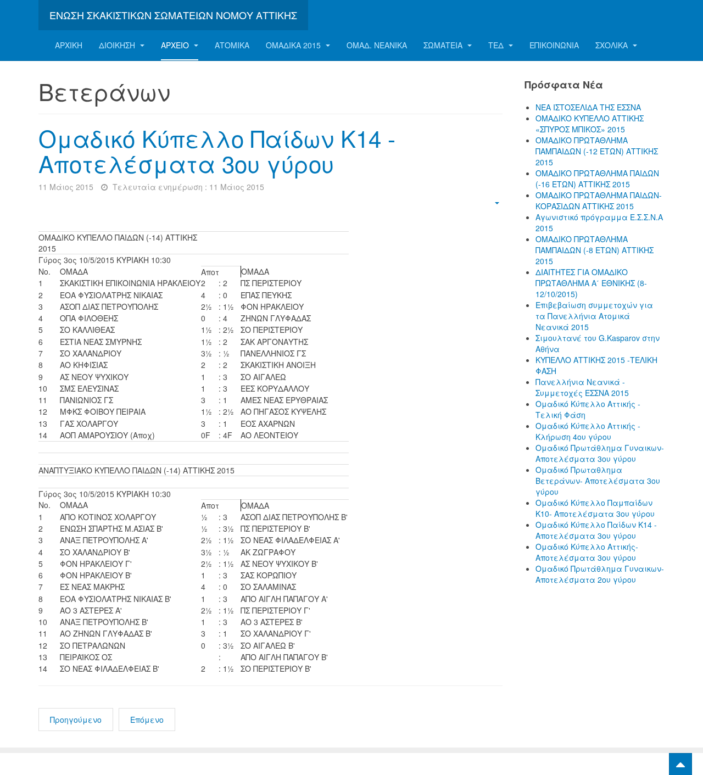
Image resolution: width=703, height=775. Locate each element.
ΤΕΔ (497, 45)
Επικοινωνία (554, 45)
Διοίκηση (118, 45)
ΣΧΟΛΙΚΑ (612, 45)
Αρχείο (176, 45)
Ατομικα (232, 45)
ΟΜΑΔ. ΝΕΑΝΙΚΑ (377, 45)
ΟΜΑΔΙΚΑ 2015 (294, 45)
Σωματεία (444, 45)
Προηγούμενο (76, 719)
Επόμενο (147, 719)
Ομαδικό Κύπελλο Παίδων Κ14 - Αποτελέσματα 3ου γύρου (216, 150)
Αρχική (68, 45)
